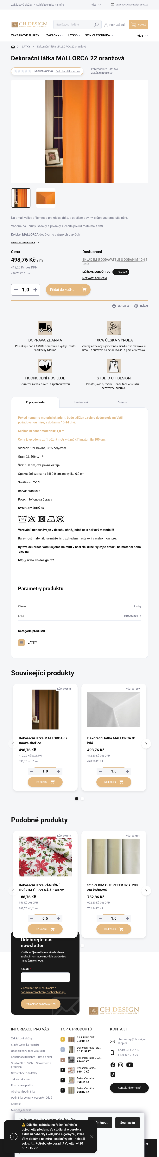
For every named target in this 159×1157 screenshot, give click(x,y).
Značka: (101, 73)
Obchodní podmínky (23, 1091)
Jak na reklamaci (21, 1079)
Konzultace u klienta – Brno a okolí (31, 1056)
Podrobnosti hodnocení (68, 71)
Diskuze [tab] (122, 402)
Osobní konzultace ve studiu (28, 1050)
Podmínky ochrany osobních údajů (32, 1097)
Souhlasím (127, 1122)
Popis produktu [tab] (35, 402)
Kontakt (16, 1103)
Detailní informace (23, 242)
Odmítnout (100, 1122)
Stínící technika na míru (50, 4)
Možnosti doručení (94, 278)
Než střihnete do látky (24, 1073)
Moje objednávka (21, 1110)
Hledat (96, 24)
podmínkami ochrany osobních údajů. (43, 992)
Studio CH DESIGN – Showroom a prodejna (31, 1065)
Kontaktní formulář (129, 1087)
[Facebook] (113, 1064)
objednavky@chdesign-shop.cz (132, 1041)
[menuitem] (26, 35)
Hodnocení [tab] (81, 402)
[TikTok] (113, 1073)
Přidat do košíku (62, 290)
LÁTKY (32, 642)
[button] (77, 798)
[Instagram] (121, 1064)
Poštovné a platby (22, 1085)
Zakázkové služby (21, 4)
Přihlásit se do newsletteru (40, 1004)
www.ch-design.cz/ (40, 560)
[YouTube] (129, 1064)
